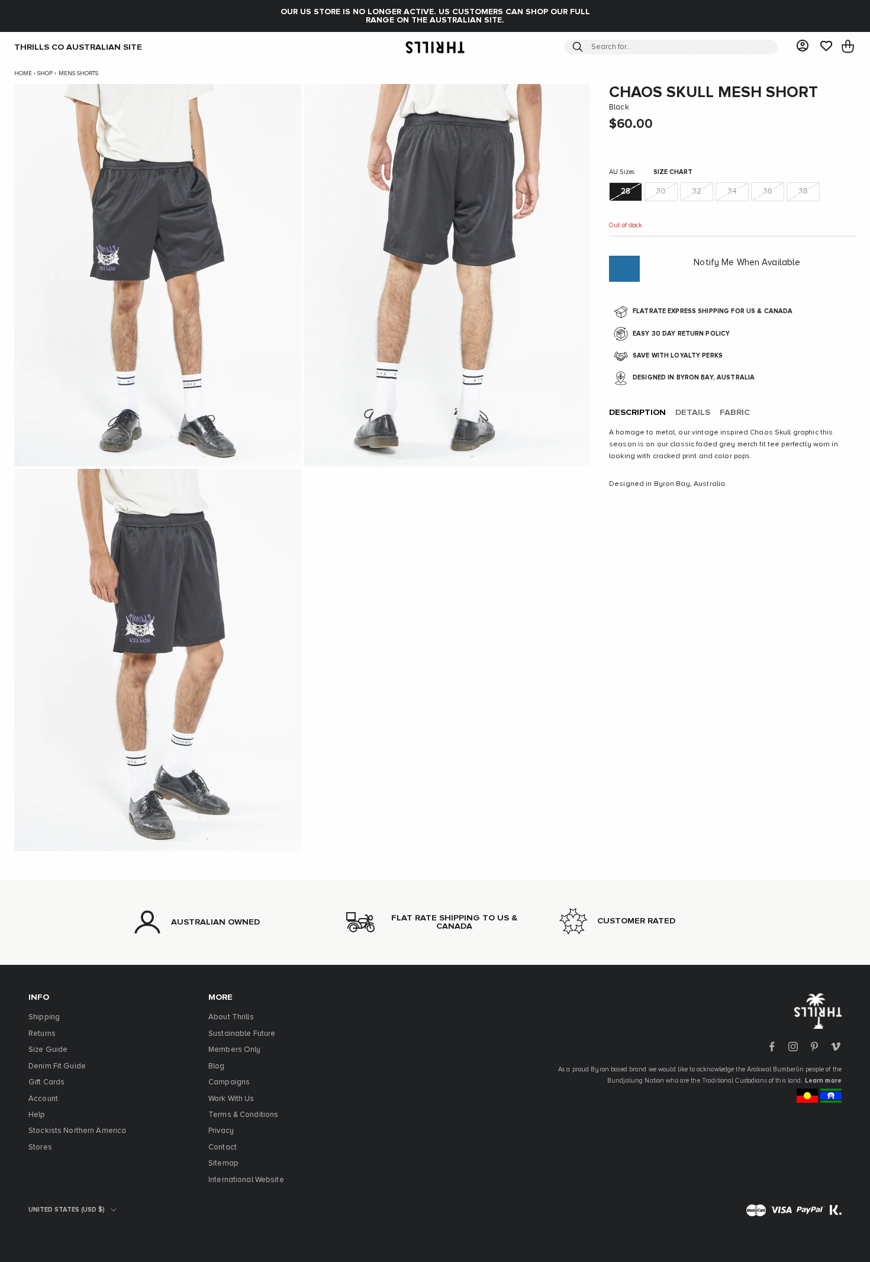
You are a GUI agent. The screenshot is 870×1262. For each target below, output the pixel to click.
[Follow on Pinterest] (814, 1046)
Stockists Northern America (77, 1131)
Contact (222, 1147)
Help (37, 1115)
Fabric (735, 413)
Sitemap (223, 1163)
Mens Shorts (78, 73)
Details (692, 413)
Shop (45, 73)
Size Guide (47, 1050)
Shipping (44, 1017)
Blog (216, 1066)
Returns (42, 1034)
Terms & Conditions (243, 1115)
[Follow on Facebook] (772, 1046)
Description (637, 413)
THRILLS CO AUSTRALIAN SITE (78, 47)
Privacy (221, 1131)
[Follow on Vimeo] (836, 1046)
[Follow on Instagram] (793, 1046)
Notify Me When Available (747, 263)
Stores (40, 1147)
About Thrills (231, 1017)
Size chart (672, 172)
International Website (246, 1180)
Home (23, 73)
